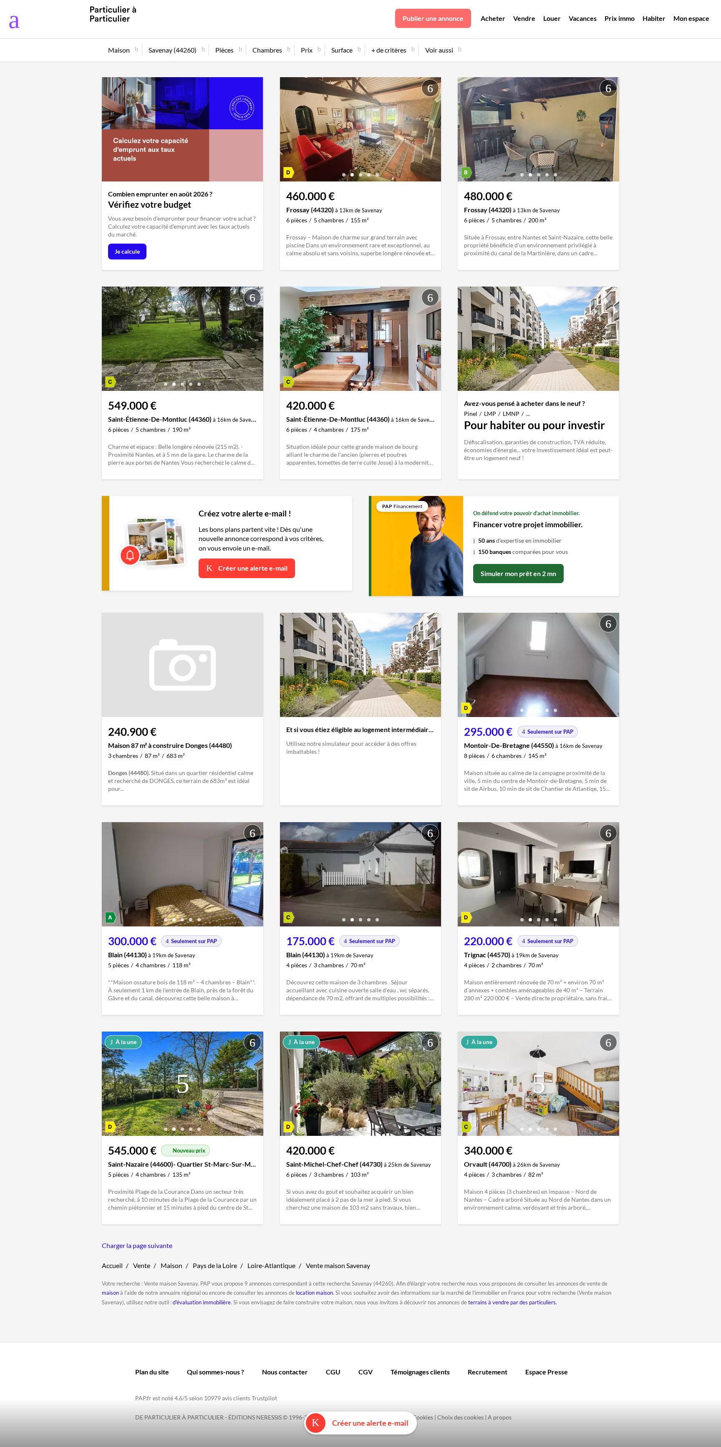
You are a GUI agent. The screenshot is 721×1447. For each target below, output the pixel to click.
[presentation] (288, 131)
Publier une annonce (433, 18)
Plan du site (152, 1372)
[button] (344, 172)
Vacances (583, 18)
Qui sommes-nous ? (215, 1372)
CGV (365, 1372)
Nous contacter (285, 1372)
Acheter (493, 18)
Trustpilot (264, 1398)
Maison (171, 1265)
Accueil (112, 1265)
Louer (552, 18)
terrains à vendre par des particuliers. (512, 1302)
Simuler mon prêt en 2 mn (518, 573)
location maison (314, 1292)
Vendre (524, 18)
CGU (333, 1372)
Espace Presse (546, 1372)
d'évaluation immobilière (202, 1302)
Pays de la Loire (215, 1265)
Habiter (654, 18)
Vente (141, 1265)
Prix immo (620, 18)
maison (110, 1292)
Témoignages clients (420, 1372)
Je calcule (127, 251)
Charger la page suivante (137, 1245)
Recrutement (487, 1372)
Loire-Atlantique (271, 1265)
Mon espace (691, 18)
